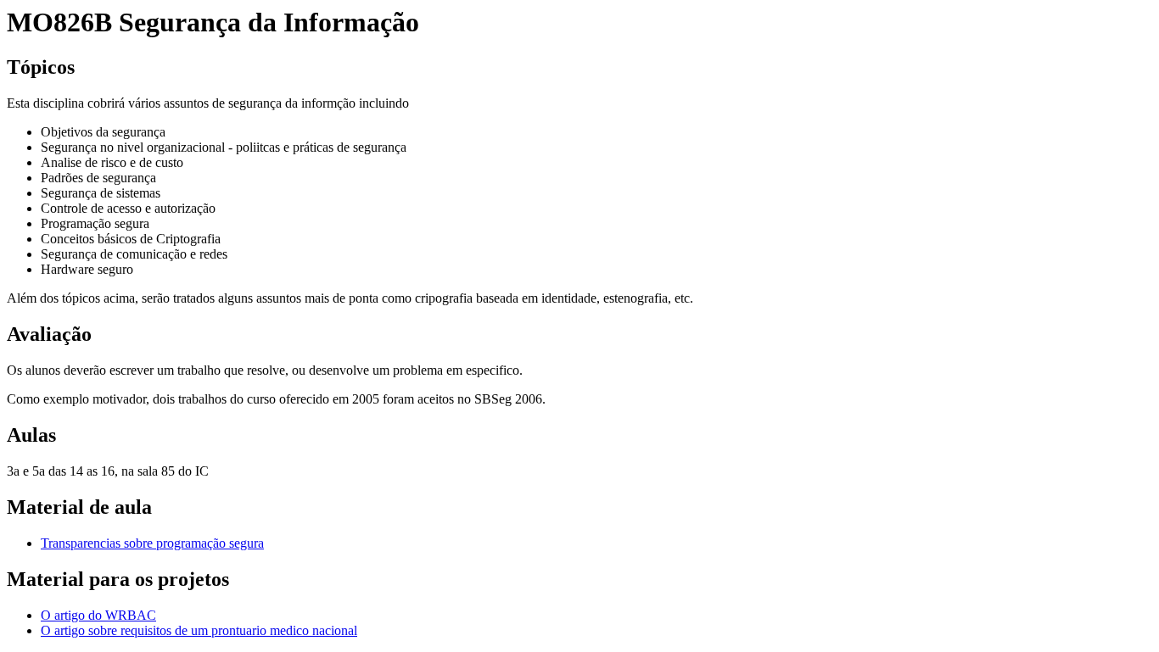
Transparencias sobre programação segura (152, 543)
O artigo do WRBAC (98, 615)
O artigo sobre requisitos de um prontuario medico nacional (199, 630)
